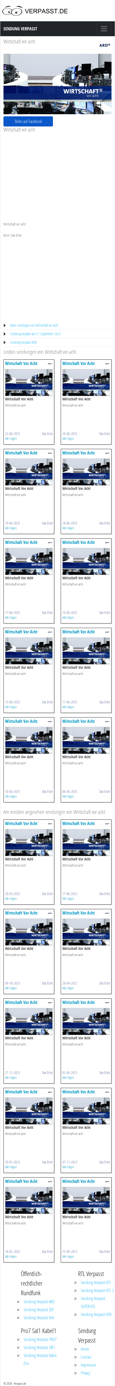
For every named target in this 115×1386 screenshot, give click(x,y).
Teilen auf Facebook (28, 121)
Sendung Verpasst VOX (96, 1314)
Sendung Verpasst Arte (39, 1318)
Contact (86, 1357)
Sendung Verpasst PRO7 (40, 1339)
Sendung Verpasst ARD (39, 1302)
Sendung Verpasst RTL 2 (97, 1290)
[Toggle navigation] (104, 28)
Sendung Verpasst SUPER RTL (93, 1302)
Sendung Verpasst (20, 29)
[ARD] (105, 44)
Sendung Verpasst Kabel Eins (40, 1359)
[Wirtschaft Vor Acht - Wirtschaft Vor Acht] (29, 382)
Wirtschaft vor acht (19, 41)
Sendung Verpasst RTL (96, 1282)
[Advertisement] (57, 173)
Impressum (88, 1365)
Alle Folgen (11, 438)
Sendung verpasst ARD (23, 342)
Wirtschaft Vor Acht (21, 363)
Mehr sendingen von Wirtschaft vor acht (34, 325)
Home (85, 1349)
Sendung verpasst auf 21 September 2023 (35, 333)
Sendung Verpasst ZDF (39, 1310)
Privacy (85, 1373)
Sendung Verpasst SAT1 (39, 1347)
